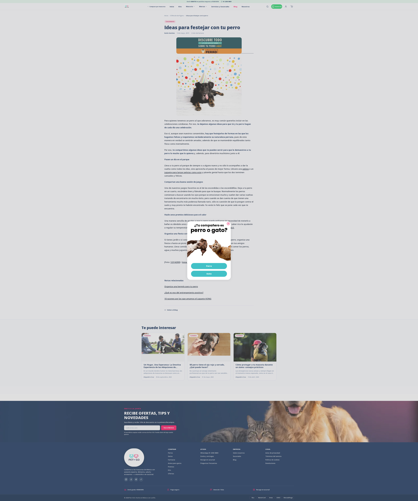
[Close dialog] (228, 223)
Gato (209, 273)
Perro (209, 266)
